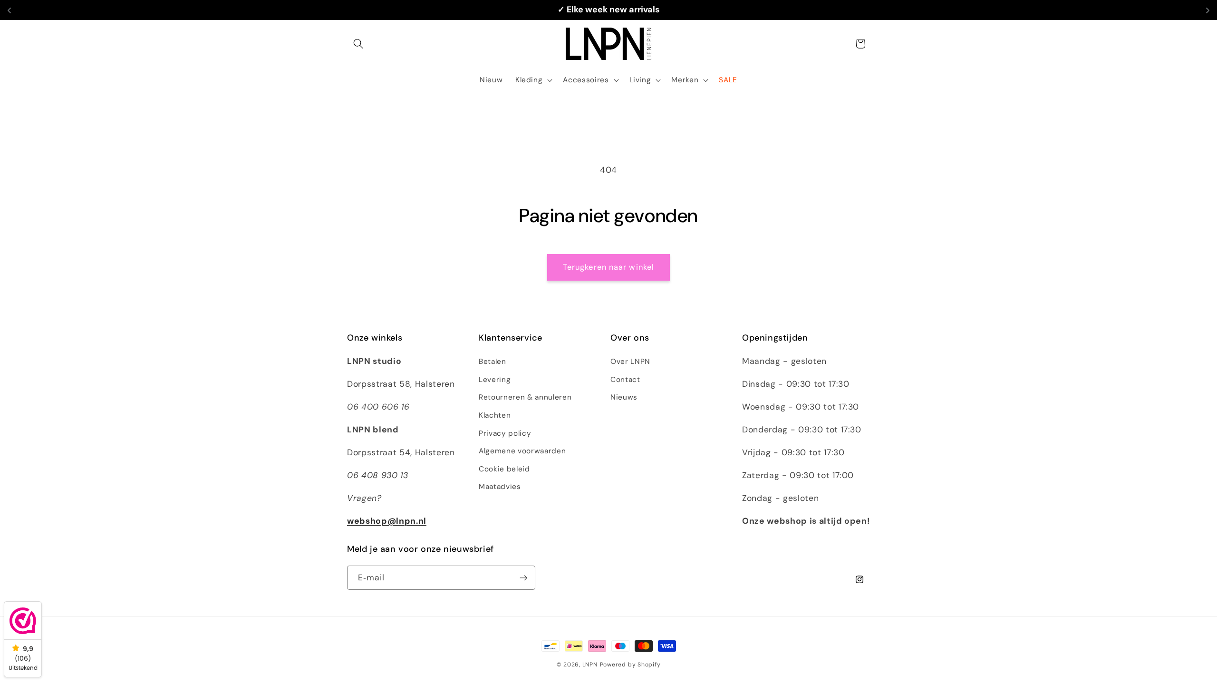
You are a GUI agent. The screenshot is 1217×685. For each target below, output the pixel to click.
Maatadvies (500, 486)
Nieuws (623, 397)
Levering (495, 379)
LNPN (590, 664)
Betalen (492, 361)
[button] (358, 43)
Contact (625, 379)
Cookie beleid (504, 469)
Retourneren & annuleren (525, 397)
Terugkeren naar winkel (608, 267)
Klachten (495, 415)
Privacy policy (505, 433)
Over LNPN (630, 361)
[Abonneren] (523, 578)
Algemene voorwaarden (522, 451)
